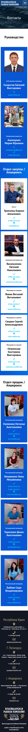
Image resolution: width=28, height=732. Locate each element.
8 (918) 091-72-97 (14, 362)
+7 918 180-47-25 (14, 664)
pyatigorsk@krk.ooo (14, 670)
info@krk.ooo (14, 701)
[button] (25, 3)
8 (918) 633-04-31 (14, 597)
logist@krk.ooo (14, 226)
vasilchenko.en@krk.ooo (14, 282)
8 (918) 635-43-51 (14, 542)
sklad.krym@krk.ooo (14, 642)
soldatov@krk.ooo (14, 95)
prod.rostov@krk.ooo (14, 494)
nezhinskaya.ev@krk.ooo (14, 367)
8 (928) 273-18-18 (14, 331)
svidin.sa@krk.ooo (14, 336)
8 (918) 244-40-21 (14, 434)
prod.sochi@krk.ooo (14, 602)
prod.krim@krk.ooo (14, 547)
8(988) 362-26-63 (14, 277)
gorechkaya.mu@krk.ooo (14, 150)
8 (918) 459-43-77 (14, 304)
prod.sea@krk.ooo (14, 439)
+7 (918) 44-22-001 (14, 694)
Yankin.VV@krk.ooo (14, 309)
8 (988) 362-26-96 (14, 221)
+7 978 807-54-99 (14, 635)
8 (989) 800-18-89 (14, 155)
